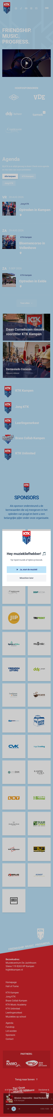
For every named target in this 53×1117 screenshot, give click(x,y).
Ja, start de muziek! (28, 569)
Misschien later (26, 578)
